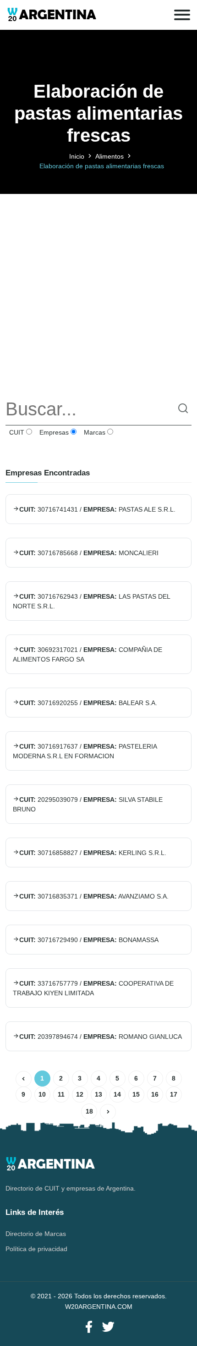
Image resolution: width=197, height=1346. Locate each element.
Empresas (53, 432)
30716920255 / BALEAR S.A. (88, 702)
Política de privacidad (36, 1248)
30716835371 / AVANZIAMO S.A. (94, 896)
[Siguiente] (108, 1112)
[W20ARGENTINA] (51, 15)
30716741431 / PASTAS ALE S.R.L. (97, 509)
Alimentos (109, 156)
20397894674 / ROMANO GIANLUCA (100, 1036)
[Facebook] (89, 1327)
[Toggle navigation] (182, 15)
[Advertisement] (98, 292)
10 (42, 1094)
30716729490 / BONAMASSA (89, 939)
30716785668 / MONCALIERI (89, 553)
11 (61, 1094)
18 (89, 1111)
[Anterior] (24, 1079)
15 (136, 1094)
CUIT (15, 432)
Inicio (76, 156)
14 (117, 1094)
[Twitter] (108, 1327)
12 (79, 1094)
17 (173, 1094)
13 (98, 1094)
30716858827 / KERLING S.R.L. (92, 852)
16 (155, 1094)
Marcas (93, 432)
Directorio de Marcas (35, 1233)
